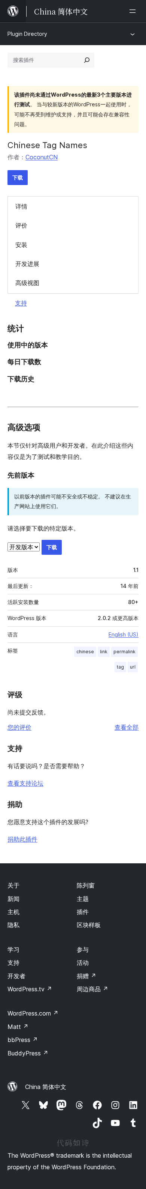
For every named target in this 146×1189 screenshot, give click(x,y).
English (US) (124, 634)
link (103, 651)
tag (120, 667)
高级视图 (27, 283)
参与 (83, 949)
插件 (83, 912)
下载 (17, 177)
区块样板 (89, 925)
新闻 (13, 898)
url (133, 667)
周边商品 (92, 989)
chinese (85, 651)
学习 (13, 949)
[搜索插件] (86, 60)
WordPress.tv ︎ (29, 989)
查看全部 (127, 727)
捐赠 (86, 976)
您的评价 (19, 727)
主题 (83, 898)
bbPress (22, 1039)
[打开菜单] (134, 11)
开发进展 (27, 263)
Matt (17, 1026)
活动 (83, 962)
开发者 (16, 976)
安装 (21, 244)
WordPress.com (32, 1013)
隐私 (13, 925)
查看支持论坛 (25, 783)
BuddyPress (27, 1053)
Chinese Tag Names (47, 145)
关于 (13, 885)
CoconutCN (41, 157)
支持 (21, 303)
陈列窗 (86, 885)
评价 (21, 225)
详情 (21, 206)
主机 (13, 912)
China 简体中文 (45, 1087)
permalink (124, 651)
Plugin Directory (27, 34)
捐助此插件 (22, 839)
